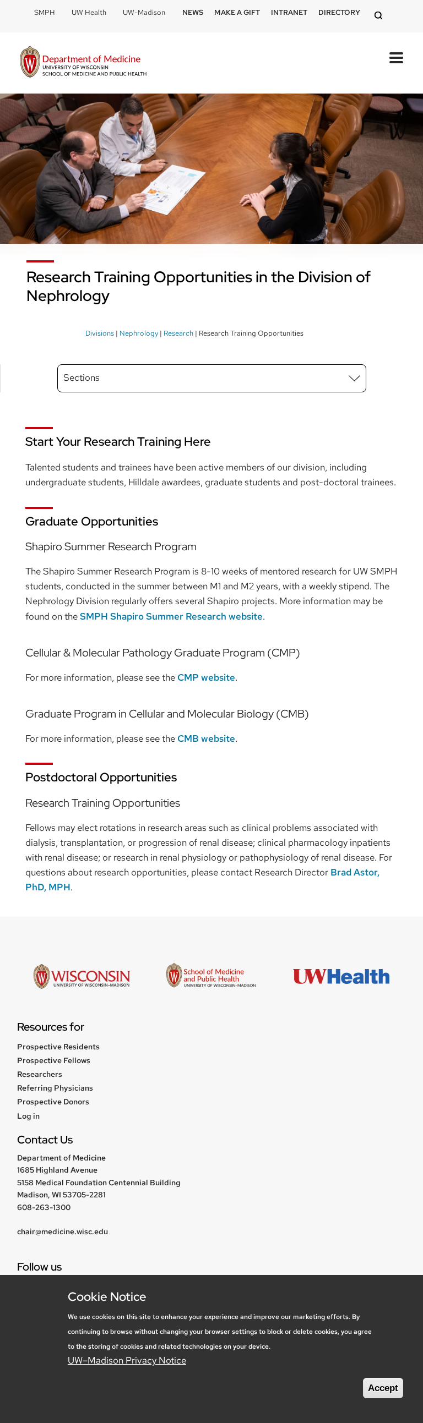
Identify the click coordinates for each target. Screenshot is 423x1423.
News (192, 12)
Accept (383, 1388)
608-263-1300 (43, 1207)
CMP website (206, 677)
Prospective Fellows (53, 1060)
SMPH (44, 12)
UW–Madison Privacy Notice (127, 1360)
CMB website (206, 738)
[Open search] (380, 16)
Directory (339, 12)
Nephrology (139, 333)
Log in (28, 1116)
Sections (81, 377)
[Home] (83, 63)
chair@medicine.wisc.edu (62, 1231)
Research (178, 333)
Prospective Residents (58, 1047)
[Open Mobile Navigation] (396, 58)
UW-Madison (144, 12)
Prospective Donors (53, 1102)
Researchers (39, 1074)
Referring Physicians (55, 1088)
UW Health (89, 12)
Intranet (289, 12)
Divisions (99, 333)
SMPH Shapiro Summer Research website (171, 616)
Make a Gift (237, 12)
